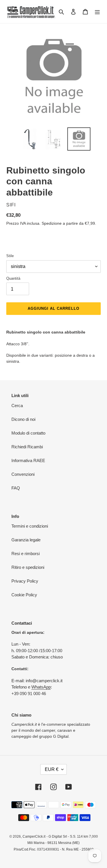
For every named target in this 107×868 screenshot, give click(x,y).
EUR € (51, 769)
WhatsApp (41, 686)
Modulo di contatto (28, 433)
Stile (10, 256)
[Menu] (97, 11)
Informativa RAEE (28, 460)
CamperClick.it (34, 837)
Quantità (13, 278)
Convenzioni (23, 474)
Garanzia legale (26, 539)
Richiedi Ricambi (27, 446)
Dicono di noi (23, 419)
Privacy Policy (24, 581)
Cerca (17, 405)
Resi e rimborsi (25, 553)
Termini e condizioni (29, 526)
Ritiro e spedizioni (27, 567)
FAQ (15, 488)
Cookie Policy (24, 594)
